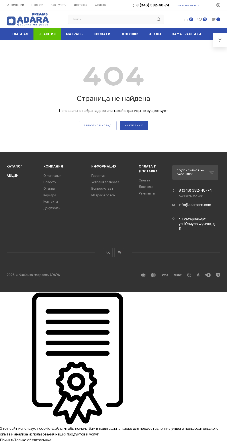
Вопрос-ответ (102, 189)
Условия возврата (105, 182)
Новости (50, 182)
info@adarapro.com (195, 204)
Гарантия (98, 176)
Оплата (144, 180)
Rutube (119, 252)
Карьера (49, 195)
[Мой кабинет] (218, 6)
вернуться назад (98, 125)
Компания (53, 166)
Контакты (50, 202)
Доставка (146, 187)
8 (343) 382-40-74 (152, 5)
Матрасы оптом (103, 195)
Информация (104, 166)
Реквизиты (147, 193)
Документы (52, 208)
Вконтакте (108, 252)
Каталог (15, 166)
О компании (52, 176)
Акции (13, 176)
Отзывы (49, 189)
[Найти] (158, 19)
